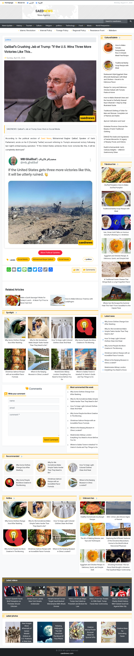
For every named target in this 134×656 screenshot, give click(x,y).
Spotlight (10, 313)
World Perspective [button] (103, 26)
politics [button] (59, 26)
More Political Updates (50, 252)
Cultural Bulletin (111, 38)
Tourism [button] (29, 26)
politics (8, 40)
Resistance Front (97, 30)
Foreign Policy (62, 30)
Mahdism (112, 30)
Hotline (9, 498)
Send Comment (51, 440)
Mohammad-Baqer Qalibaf (43, 259)
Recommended (13, 456)
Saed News (46, 138)
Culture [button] (39, 26)
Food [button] (81, 26)
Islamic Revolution (27, 30)
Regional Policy (79, 30)
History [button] (19, 26)
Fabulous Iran (110, 164)
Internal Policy (45, 30)
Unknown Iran (89, 498)
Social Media (23, 259)
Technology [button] (70, 26)
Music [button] (89, 26)
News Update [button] (7, 26)
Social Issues (64, 259)
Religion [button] (49, 26)
